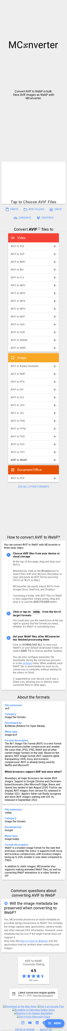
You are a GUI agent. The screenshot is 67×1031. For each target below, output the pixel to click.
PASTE (14, 209)
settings (27, 663)
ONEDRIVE (24, 217)
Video (21, 238)
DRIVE (58, 209)
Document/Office (29, 470)
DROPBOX (47, 217)
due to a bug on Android (33, 941)
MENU (57, 1023)
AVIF (33, 229)
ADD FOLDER (36, 209)
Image (21, 358)
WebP (36, 611)
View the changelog (43, 995)
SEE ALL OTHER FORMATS (33, 486)
